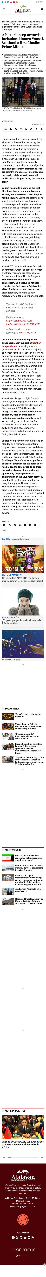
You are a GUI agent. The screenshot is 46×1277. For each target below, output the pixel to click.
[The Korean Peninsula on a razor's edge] (8, 891)
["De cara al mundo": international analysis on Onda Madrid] (8, 736)
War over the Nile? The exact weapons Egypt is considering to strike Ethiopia (29, 867)
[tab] (9, 1158)
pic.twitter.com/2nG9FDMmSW (23, 324)
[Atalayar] (23, 9)
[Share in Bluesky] (26, 129)
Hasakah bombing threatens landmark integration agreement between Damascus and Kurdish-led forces (22, 62)
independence (9, 431)
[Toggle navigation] (4, 9)
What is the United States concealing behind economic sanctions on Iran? (28, 857)
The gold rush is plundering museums (28, 715)
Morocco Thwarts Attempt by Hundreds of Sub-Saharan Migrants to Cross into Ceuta (29, 901)
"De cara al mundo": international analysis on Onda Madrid (27, 736)
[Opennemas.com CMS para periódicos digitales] (23, 1252)
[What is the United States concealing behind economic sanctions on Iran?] (8, 858)
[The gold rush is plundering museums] (8, 716)
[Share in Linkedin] (36, 129)
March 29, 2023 (27, 332)
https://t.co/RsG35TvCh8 (19, 320)
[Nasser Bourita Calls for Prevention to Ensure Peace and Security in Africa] (8, 726)
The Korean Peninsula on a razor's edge (28, 890)
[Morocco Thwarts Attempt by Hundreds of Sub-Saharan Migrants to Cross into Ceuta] (8, 901)
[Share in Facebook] (15, 129)
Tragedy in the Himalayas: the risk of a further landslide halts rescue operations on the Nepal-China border (24, 70)
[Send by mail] (5, 129)
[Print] (10, 129)
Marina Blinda (7, 121)
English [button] (40, 2)
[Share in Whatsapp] (41, 129)
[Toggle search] (42, 9)
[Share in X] (21, 129)
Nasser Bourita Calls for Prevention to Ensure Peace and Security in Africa (22, 56)
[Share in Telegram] (31, 129)
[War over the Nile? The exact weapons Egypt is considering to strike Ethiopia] (8, 868)
